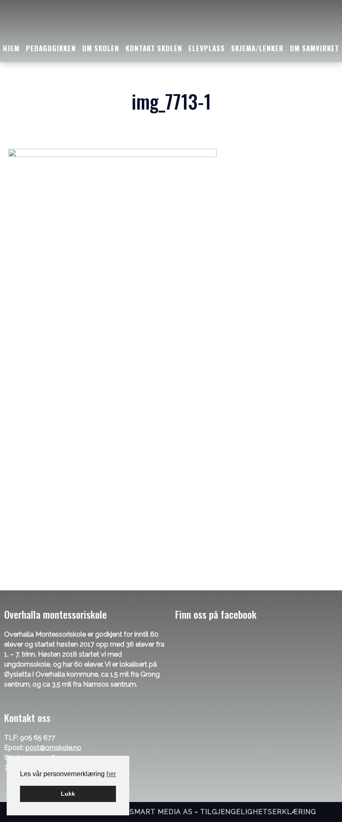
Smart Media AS (161, 812)
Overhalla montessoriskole (171, 21)
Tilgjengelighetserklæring (258, 812)
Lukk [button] (68, 793)
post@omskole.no (53, 748)
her (111, 773)
